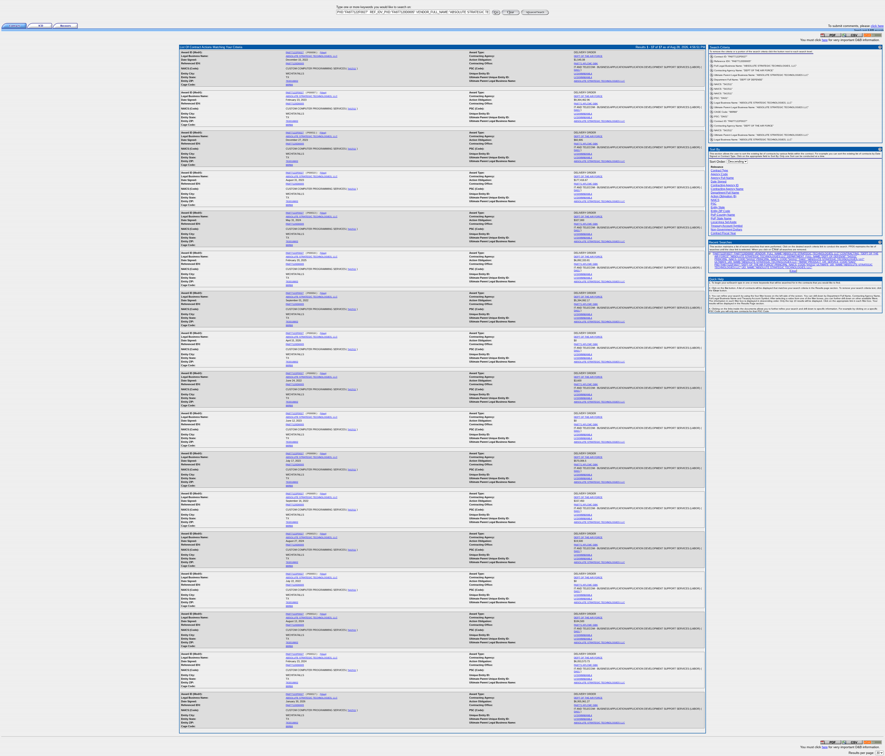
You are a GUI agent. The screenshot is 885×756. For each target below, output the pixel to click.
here (825, 40)
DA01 (577, 70)
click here (877, 26)
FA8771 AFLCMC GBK (586, 63)
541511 (352, 68)
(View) (323, 52)
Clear (793, 270)
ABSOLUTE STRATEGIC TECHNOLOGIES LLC (599, 81)
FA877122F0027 (295, 52)
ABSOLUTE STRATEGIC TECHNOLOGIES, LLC (311, 56)
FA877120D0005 (295, 63)
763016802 (292, 81)
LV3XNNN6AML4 (583, 73)
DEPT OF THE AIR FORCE (588, 56)
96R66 (289, 84)
